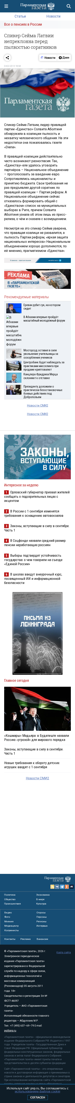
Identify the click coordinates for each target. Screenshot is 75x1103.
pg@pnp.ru (10, 1030)
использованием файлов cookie (37, 1091)
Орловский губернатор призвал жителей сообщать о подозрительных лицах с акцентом (37, 496)
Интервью (42, 925)
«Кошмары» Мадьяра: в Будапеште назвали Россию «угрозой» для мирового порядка (36, 737)
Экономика (43, 894)
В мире (40, 899)
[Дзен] (64, 57)
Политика (9, 894)
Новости (53, 16)
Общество (9, 899)
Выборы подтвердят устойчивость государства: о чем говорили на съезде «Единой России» (33, 559)
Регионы (41, 921)
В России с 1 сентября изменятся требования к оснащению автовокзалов (33, 513)
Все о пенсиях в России (23, 24)
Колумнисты (11, 930)
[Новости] (48, 57)
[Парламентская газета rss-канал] (52, 887)
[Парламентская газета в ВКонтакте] (57, 887)
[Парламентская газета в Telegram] (62, 887)
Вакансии (42, 939)
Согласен (37, 1097)
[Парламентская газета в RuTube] (72, 887)
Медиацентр (11, 925)
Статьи (20, 16)
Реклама (25, 939)
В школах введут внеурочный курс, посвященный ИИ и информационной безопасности (33, 578)
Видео (8, 912)
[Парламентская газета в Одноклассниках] (67, 887)
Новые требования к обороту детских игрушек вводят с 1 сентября (31, 765)
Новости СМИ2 (37, 405)
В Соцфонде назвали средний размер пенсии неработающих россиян (35, 542)
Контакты (9, 939)
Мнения (9, 921)
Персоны (41, 916)
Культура (41, 903)
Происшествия (12, 903)
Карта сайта (63, 952)
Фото (7, 916)
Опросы (41, 912)
